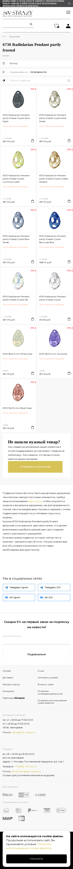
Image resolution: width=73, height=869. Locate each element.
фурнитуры (35, 501)
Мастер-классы (11, 684)
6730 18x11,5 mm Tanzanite (53, 354)
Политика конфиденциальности (50, 692)
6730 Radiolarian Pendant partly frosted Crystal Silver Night (16, 118)
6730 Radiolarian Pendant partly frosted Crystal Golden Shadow (53, 178)
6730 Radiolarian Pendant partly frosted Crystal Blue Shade (16, 239)
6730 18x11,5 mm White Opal (17, 354)
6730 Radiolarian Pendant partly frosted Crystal (52, 298)
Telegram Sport (18, 587)
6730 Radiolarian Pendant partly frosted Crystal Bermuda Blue (52, 239)
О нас (41, 671)
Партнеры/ (14, 698)
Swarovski (14, 36)
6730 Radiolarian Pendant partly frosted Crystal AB (16, 298)
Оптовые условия (48, 677)
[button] (41, 81)
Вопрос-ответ (46, 684)
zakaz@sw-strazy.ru (23, 732)
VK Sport (14, 597)
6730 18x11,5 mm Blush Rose (17, 408)
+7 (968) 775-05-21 (25, 766)
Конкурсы (8, 691)
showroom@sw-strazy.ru (26, 771)
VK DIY (48, 597)
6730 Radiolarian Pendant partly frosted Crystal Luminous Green (16, 178)
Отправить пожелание (35, 466)
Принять (36, 858)
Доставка (8, 677)
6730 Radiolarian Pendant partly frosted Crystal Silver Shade (53, 118)
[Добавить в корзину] (32, 140)
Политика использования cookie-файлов (52, 701)
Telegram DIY (52, 587)
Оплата (7, 671)
